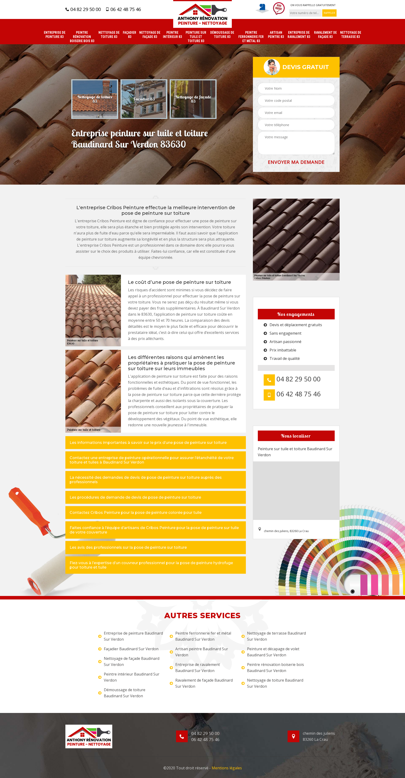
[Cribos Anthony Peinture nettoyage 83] (202, 14)
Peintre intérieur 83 (172, 35)
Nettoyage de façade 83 (149, 35)
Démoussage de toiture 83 (222, 35)
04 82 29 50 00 (85, 9)
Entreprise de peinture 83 (54, 35)
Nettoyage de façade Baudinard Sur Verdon (131, 661)
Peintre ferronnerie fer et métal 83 (251, 37)
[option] (94, 99)
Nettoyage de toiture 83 (109, 35)
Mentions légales (227, 768)
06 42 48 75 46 (125, 9)
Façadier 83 (129, 35)
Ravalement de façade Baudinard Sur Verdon (204, 683)
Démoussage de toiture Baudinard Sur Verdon (124, 692)
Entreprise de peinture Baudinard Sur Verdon (133, 636)
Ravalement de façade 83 (325, 35)
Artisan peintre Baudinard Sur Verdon (201, 651)
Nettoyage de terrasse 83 (350, 35)
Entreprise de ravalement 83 (299, 35)
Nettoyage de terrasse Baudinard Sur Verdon (276, 636)
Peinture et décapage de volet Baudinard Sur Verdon (273, 651)
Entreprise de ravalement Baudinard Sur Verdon (197, 667)
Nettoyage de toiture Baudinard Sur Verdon (275, 683)
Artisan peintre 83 (276, 35)
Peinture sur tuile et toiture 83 (196, 37)
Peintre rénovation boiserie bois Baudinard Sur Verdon (275, 667)
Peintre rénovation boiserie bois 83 (82, 37)
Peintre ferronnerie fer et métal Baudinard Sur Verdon (203, 636)
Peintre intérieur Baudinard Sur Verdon (131, 677)
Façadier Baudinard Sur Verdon (131, 648)
